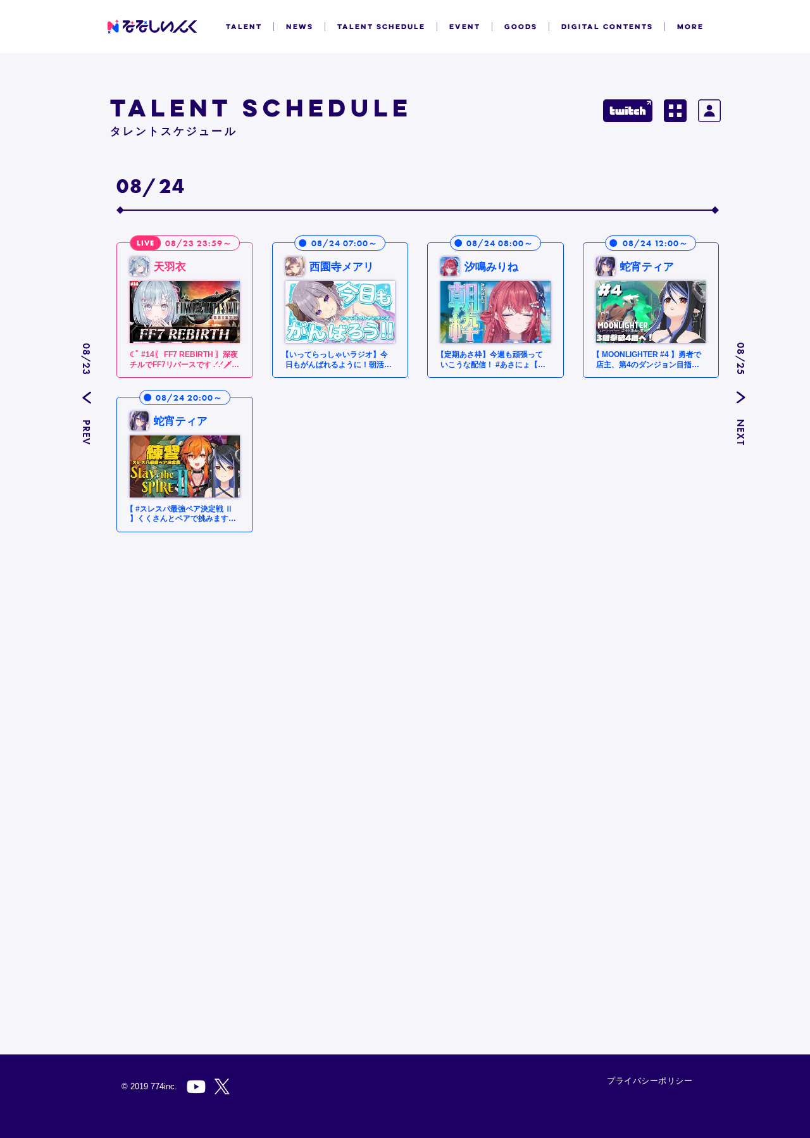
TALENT (244, 26)
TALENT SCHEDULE (381, 26)
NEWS (299, 26)
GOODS (520, 26)
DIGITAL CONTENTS (607, 26)
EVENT (464, 26)
